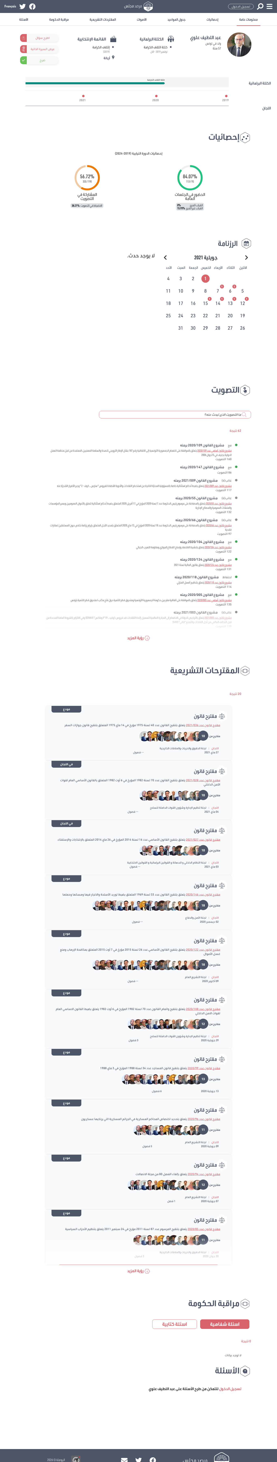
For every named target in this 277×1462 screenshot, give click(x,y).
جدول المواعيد (176, 19)
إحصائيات (212, 19)
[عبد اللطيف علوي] (195, 736)
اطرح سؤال (42, 38)
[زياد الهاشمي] (112, 905)
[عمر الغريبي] (171, 795)
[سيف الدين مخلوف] (147, 736)
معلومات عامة (248, 19)
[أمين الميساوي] (165, 736)
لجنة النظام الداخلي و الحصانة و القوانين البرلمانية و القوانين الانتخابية (166, 862)
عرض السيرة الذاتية (43, 49)
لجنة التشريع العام (195, 977)
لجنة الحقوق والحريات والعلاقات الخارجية (183, 748)
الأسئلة (23, 19)
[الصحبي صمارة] (165, 1024)
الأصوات (142, 19)
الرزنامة (228, 243)
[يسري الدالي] (142, 736)
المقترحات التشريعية (103, 19)
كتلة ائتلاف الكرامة (155, 47)
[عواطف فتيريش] (189, 736)
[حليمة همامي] (153, 795)
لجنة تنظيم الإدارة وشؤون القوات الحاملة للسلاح (178, 807)
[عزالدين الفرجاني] (171, 850)
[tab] (206, 278)
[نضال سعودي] (177, 795)
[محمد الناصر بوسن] (183, 736)
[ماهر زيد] (147, 795)
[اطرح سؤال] (56, 38)
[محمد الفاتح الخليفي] (183, 905)
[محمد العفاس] (142, 795)
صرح (42, 60)
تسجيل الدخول (241, 6)
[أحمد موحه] (171, 736)
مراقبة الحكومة (59, 19)
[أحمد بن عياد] (177, 736)
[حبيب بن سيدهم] (159, 736)
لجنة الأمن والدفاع (195, 917)
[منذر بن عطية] (153, 736)
